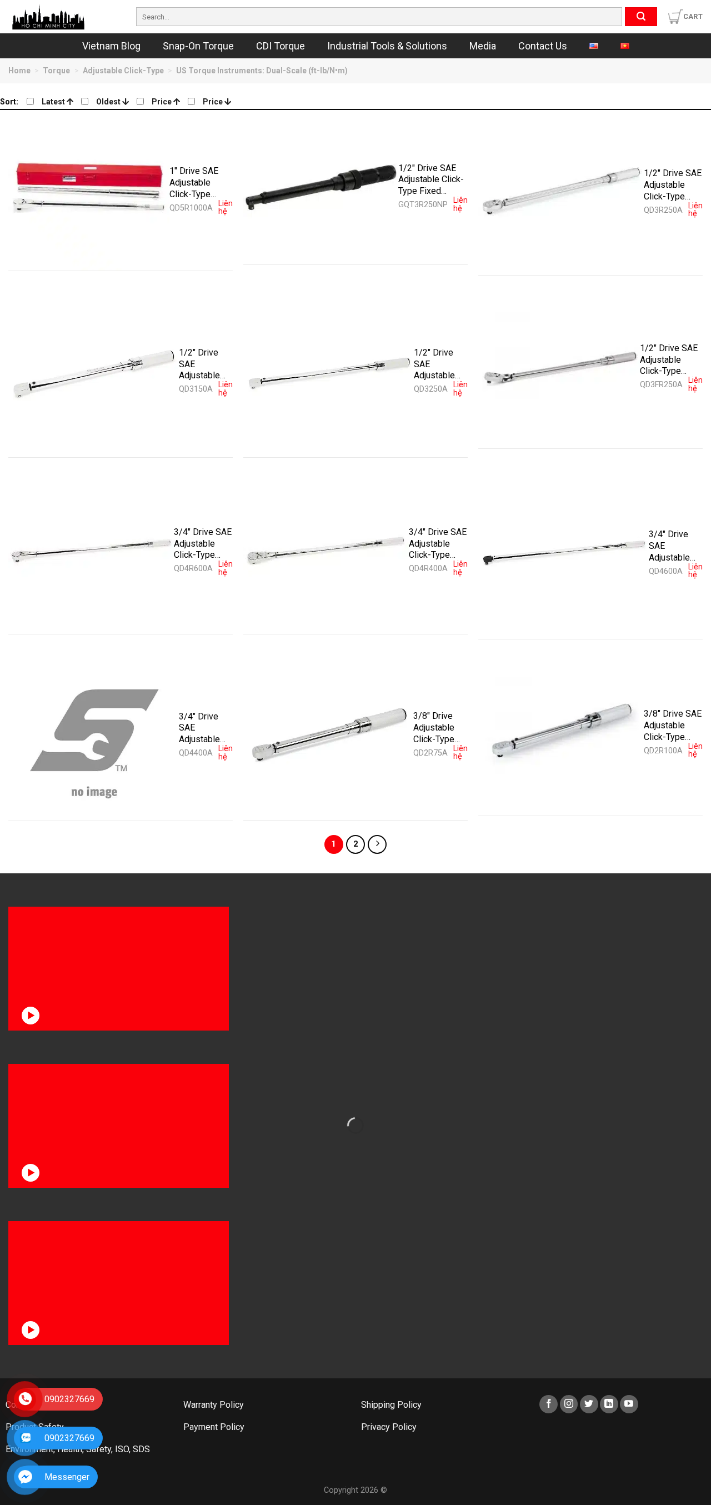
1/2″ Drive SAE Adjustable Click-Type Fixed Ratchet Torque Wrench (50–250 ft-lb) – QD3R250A (673, 184)
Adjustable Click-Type (123, 70)
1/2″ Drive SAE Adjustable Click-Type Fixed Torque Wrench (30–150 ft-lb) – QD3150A (204, 364)
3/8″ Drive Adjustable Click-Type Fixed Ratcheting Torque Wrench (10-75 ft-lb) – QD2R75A (436, 727)
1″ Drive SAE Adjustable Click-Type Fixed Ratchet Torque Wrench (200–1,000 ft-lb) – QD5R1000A (198, 182)
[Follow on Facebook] (548, 1404)
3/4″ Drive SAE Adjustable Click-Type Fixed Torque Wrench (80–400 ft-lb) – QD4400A (204, 727)
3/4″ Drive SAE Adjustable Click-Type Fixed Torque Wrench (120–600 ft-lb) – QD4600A (674, 545)
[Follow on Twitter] (589, 1404)
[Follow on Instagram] (569, 1404)
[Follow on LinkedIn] (609, 1404)
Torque (56, 70)
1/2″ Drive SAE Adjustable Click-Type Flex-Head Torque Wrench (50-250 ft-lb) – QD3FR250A (670, 359)
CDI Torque (280, 46)
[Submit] (641, 16)
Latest (54, 101)
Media (482, 46)
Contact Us (542, 46)
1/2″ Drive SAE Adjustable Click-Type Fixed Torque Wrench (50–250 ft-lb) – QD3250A (439, 364)
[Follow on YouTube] (629, 1404)
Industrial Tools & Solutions (387, 46)
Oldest (109, 101)
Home (19, 70)
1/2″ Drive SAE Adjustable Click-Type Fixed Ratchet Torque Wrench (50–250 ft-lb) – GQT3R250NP (431, 179)
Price (162, 101)
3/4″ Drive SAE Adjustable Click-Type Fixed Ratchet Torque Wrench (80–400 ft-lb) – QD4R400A (438, 543)
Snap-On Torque (198, 46)
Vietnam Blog (111, 46)
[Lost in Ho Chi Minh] (63, 16)
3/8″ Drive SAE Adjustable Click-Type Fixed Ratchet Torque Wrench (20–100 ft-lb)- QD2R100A (673, 725)
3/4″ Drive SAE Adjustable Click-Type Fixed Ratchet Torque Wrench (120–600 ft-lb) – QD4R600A (203, 543)
